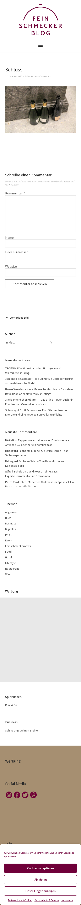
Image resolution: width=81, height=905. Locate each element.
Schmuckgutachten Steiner (22, 730)
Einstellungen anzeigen (40, 891)
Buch (8, 518)
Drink (8, 534)
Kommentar (15, 193)
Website (11, 266)
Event (8, 540)
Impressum (67, 900)
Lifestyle (10, 563)
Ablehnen (40, 880)
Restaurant (12, 568)
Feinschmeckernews (18, 546)
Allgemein (11, 512)
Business (10, 523)
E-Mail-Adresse (17, 252)
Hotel (8, 557)
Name (10, 237)
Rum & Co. (11, 705)
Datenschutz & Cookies (20, 900)
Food (8, 551)
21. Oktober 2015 (13, 76)
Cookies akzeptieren (40, 868)
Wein (8, 574)
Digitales (10, 529)
